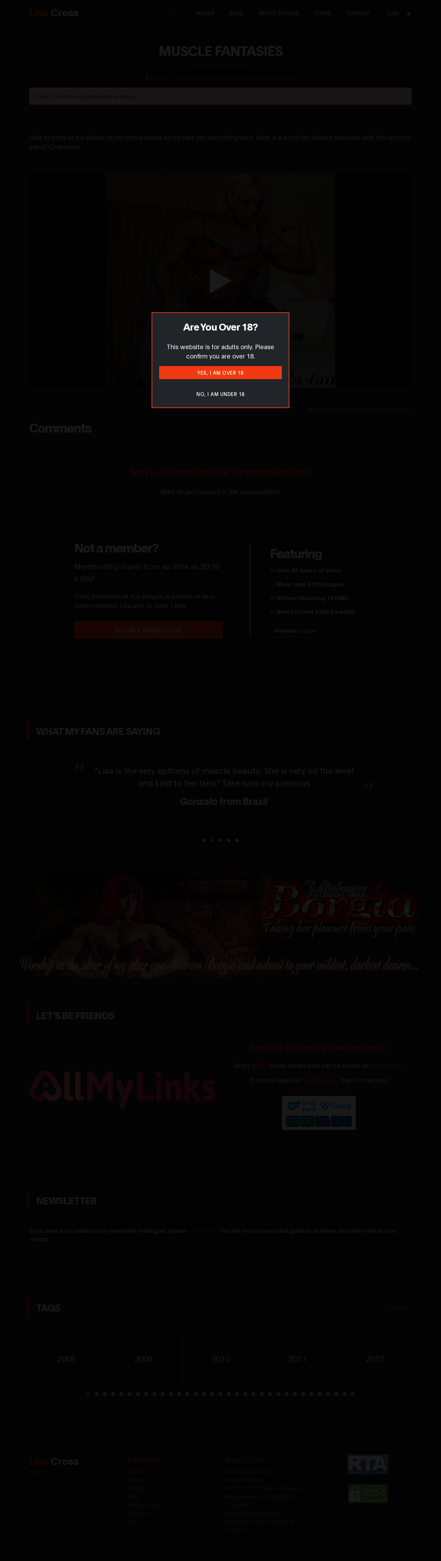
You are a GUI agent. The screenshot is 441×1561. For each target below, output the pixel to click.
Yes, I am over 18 (220, 372)
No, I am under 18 (220, 394)
